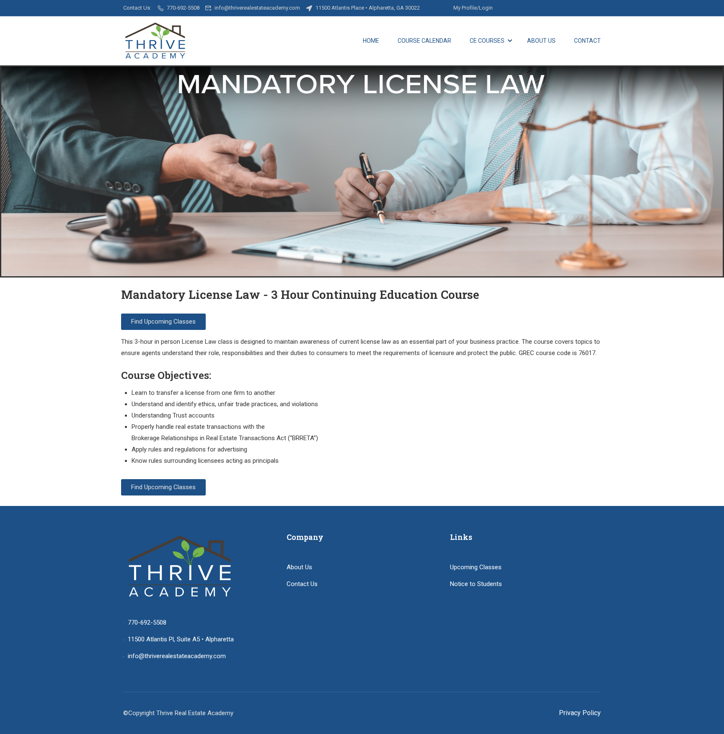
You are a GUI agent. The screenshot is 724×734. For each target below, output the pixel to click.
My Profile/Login (473, 8)
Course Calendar (424, 40)
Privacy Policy (580, 713)
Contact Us (302, 584)
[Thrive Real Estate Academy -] (155, 41)
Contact (587, 40)
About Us (541, 40)
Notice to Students (476, 584)
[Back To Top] (707, 719)
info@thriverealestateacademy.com (257, 8)
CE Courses (487, 40)
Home (371, 40)
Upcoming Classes (476, 567)
